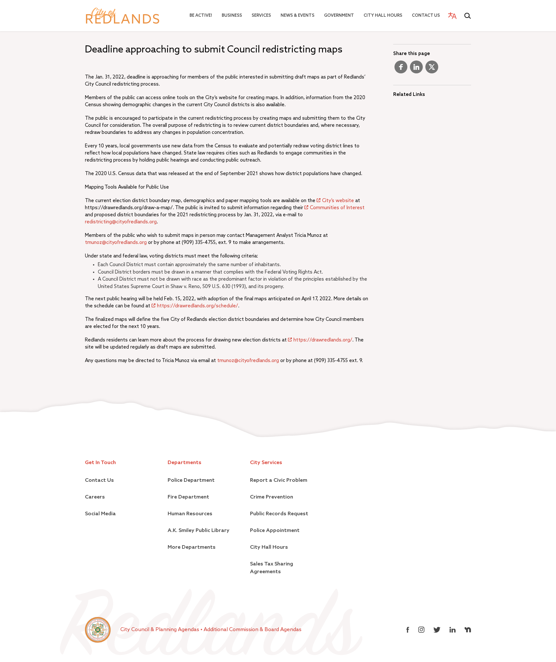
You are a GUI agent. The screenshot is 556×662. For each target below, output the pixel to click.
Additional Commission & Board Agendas (252, 629)
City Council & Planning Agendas (160, 629)
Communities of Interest (337, 207)
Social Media (100, 514)
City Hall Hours (383, 16)
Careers (95, 497)
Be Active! (201, 16)
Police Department (191, 480)
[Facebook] (401, 70)
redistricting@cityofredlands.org (121, 221)
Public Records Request (279, 514)
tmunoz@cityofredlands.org (116, 242)
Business (232, 16)
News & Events (297, 16)
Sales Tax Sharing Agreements (271, 568)
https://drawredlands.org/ (322, 340)
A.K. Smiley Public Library (198, 530)
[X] (432, 70)
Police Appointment (275, 530)
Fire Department (188, 497)
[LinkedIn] (416, 70)
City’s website (338, 200)
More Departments (192, 547)
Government (339, 16)
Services (261, 16)
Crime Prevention (271, 497)
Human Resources (190, 514)
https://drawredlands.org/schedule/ (197, 305)
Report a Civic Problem (278, 480)
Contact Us (426, 16)
